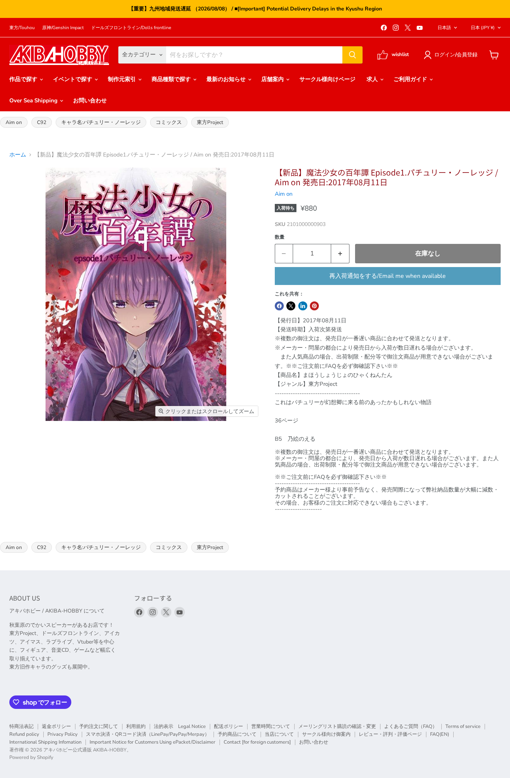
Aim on (14, 122)
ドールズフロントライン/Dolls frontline (131, 27)
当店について (279, 734)
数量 (279, 237)
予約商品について (237, 734)
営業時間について (270, 726)
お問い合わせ (90, 100)
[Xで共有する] (290, 305)
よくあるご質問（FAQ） (410, 726)
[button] (452, 54)
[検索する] (352, 54)
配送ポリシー (228, 726)
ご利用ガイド (411, 79)
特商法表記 (21, 726)
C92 (41, 122)
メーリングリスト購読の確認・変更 (337, 726)
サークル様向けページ (327, 79)
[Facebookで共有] (279, 305)
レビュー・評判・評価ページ (390, 734)
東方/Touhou (22, 27)
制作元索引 (122, 79)
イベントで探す (73, 79)
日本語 (444, 28)
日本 (483, 28)
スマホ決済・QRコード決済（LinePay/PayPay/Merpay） (147, 734)
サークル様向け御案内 (326, 734)
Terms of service (463, 726)
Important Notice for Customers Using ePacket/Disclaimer (152, 742)
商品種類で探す (172, 79)
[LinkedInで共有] (302, 305)
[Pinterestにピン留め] (314, 305)
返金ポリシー (56, 726)
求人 (373, 79)
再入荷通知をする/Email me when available (387, 276)
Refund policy (24, 734)
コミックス (169, 122)
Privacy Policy (62, 734)
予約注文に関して (98, 726)
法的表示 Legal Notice (180, 726)
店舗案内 (273, 79)
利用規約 (136, 726)
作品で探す (24, 79)
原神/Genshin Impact (63, 27)
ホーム (17, 155)
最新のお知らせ (226, 79)
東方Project (210, 122)
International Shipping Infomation (45, 742)
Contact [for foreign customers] (257, 742)
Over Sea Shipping (34, 100)
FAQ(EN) (439, 734)
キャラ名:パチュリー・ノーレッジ (101, 122)
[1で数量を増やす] (340, 253)
